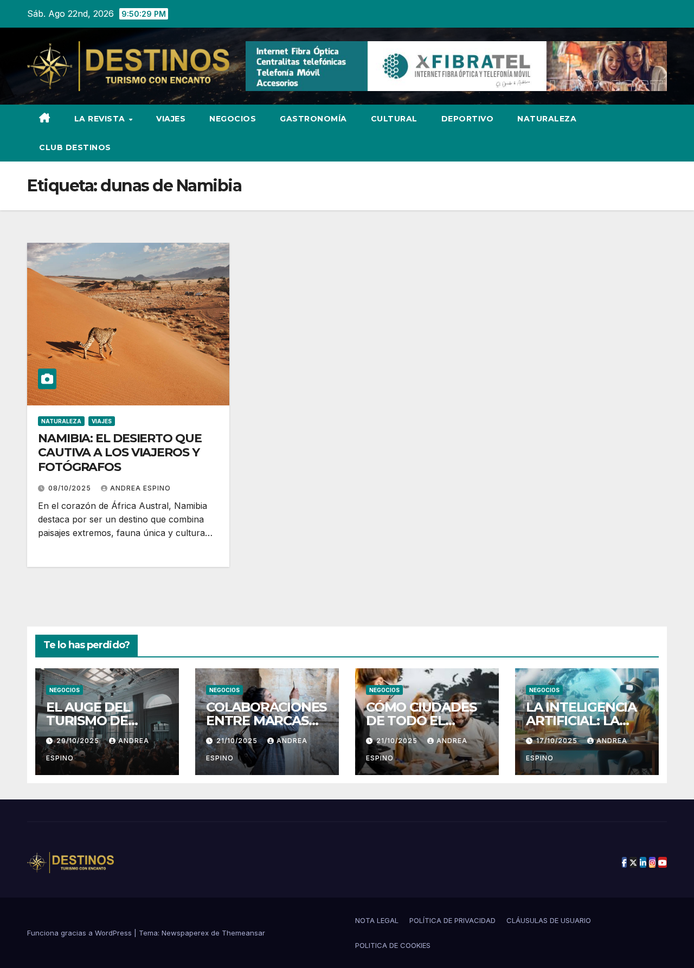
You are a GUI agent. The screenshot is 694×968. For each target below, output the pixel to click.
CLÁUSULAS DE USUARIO (548, 920)
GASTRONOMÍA (313, 119)
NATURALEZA (546, 119)
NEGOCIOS (232, 119)
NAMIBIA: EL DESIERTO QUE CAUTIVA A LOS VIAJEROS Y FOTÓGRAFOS (120, 452)
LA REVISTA (101, 119)
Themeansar (243, 932)
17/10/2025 (558, 741)
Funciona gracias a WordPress (80, 932)
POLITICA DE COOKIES (392, 945)
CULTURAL (394, 119)
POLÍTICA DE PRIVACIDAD (452, 920)
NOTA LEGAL (377, 920)
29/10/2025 (78, 741)
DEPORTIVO (467, 119)
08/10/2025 (70, 488)
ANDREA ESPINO (140, 488)
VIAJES (170, 119)
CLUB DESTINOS (75, 147)
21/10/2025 (238, 741)
